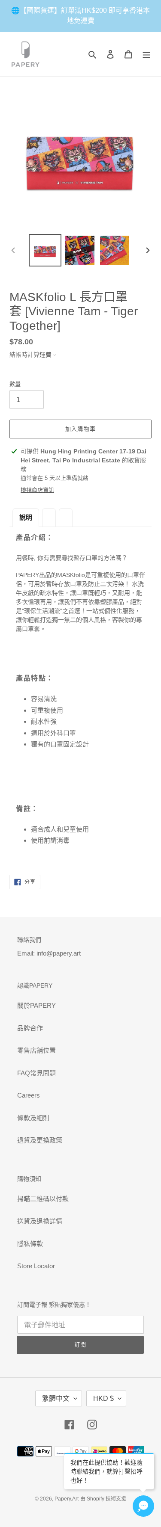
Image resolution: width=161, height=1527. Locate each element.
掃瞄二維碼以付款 (43, 1198)
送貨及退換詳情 (39, 1221)
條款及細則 (33, 1118)
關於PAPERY (36, 1005)
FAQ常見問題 (36, 1073)
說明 (25, 517)
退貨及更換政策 (39, 1140)
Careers (28, 1095)
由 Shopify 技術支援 (103, 1499)
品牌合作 (30, 1028)
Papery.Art (67, 1499)
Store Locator (36, 1266)
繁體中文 (56, 1398)
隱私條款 (30, 1243)
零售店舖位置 (36, 1050)
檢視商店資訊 (37, 490)
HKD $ (103, 1398)
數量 (15, 384)
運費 (45, 354)
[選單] (146, 54)
